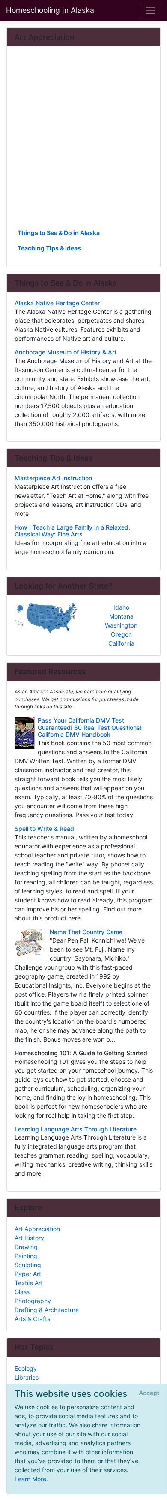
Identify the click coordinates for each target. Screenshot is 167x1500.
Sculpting (28, 1264)
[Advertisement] (83, 140)
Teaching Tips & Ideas (49, 248)
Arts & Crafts (32, 1318)
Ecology (26, 1368)
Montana (121, 616)
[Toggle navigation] (150, 10)
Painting (26, 1255)
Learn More (30, 1478)
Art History (29, 1237)
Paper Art (28, 1273)
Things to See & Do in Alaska (59, 232)
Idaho (121, 607)
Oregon (121, 634)
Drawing (26, 1246)
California (121, 643)
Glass (22, 1291)
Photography (33, 1300)
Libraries (27, 1377)
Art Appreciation (37, 1228)
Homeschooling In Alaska (50, 10)
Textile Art (29, 1282)
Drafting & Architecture (47, 1309)
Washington (121, 625)
